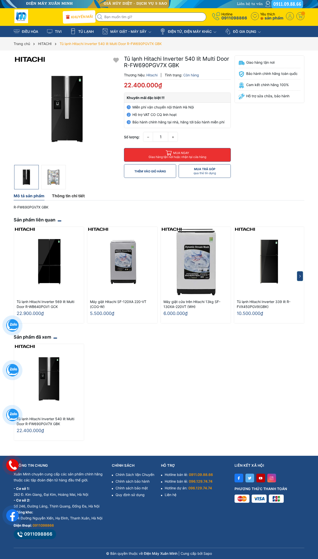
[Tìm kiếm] (100, 16)
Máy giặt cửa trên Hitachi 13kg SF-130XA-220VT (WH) (191, 304)
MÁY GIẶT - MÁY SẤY (128, 31)
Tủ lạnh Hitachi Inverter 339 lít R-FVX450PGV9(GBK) (263, 304)
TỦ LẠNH (85, 31)
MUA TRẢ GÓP (205, 171)
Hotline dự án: (188, 488)
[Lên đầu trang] (308, 514)
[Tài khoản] (290, 16)
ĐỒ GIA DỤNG (244, 31)
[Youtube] (260, 478)
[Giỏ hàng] (300, 16)
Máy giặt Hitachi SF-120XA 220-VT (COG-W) (118, 304)
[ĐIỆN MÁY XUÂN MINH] (159, 3)
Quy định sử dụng (130, 495)
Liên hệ (170, 495)
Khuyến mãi (81, 16)
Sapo (207, 553)
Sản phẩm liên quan (34, 219)
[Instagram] (271, 478)
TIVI (58, 31)
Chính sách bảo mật (132, 488)
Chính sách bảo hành (133, 481)
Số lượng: (132, 137)
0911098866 (234, 17)
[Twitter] (249, 478)
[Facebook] (239, 478)
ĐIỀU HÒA (29, 31)
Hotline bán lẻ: (189, 474)
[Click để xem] (67, 108)
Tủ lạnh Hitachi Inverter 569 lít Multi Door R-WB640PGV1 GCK (45, 304)
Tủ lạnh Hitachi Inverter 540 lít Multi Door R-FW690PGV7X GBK (45, 421)
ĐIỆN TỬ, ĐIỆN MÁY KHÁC (190, 31)
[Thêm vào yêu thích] (116, 59)
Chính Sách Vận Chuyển (135, 474)
